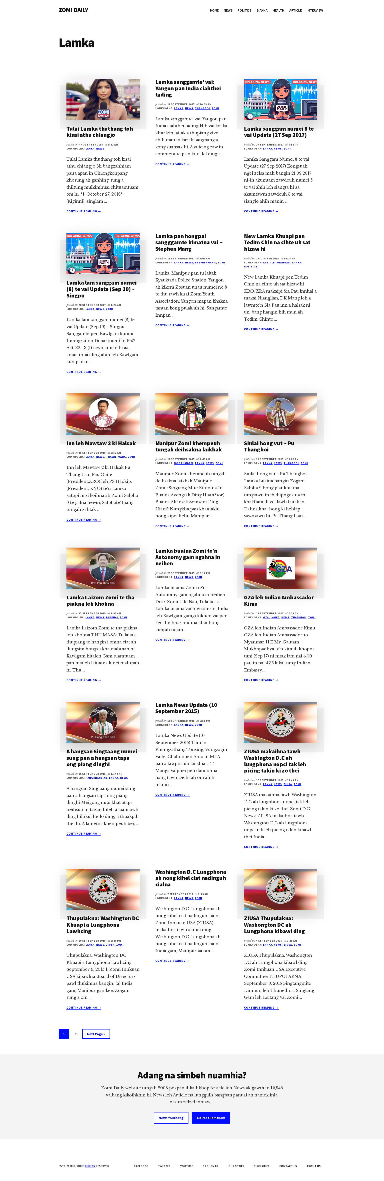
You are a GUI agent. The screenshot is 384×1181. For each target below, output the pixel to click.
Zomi (215, 108)
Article (269, 262)
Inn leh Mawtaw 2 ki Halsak (101, 443)
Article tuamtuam (211, 1118)
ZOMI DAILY (73, 10)
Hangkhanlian (97, 777)
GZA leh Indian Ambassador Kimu (279, 600)
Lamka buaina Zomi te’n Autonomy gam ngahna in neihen (187, 557)
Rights (90, 1166)
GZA (266, 617)
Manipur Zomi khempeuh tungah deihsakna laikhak (188, 446)
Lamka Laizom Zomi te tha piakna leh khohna (100, 600)
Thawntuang (116, 456)
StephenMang (205, 262)
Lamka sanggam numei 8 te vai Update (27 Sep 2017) (279, 132)
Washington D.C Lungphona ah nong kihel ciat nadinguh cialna (190, 878)
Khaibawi (283, 262)
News (100, 148)
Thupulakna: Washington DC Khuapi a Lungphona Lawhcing (102, 924)
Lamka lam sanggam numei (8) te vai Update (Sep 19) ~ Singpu (101, 289)
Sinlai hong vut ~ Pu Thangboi (269, 446)
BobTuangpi (183, 463)
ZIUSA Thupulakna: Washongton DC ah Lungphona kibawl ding (274, 924)
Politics (250, 266)
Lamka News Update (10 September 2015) (186, 708)
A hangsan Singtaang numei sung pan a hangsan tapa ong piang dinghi (101, 758)
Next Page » (96, 1035)
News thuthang (171, 1118)
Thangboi (202, 108)
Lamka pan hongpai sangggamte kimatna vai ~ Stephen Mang (189, 242)
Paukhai (112, 617)
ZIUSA (288, 784)
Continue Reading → (83, 211)
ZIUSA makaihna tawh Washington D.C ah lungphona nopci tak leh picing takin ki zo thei (275, 761)
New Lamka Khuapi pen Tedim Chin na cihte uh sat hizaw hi (277, 242)
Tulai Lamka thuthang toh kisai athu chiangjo (99, 132)
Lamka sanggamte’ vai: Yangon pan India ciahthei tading (188, 88)
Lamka (90, 148)
